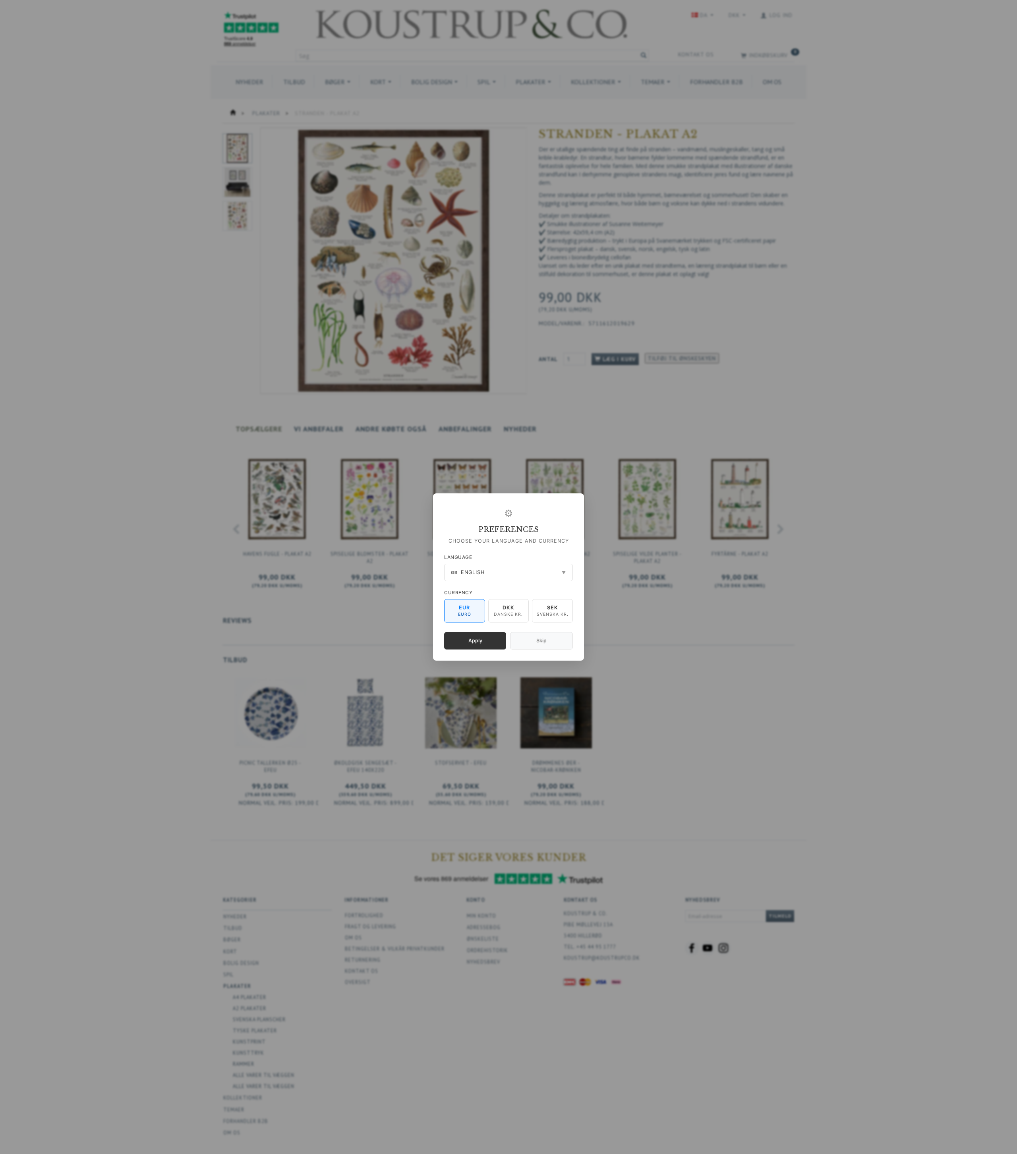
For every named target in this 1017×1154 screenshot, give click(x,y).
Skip (541, 641)
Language (458, 557)
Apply (475, 641)
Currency (458, 592)
